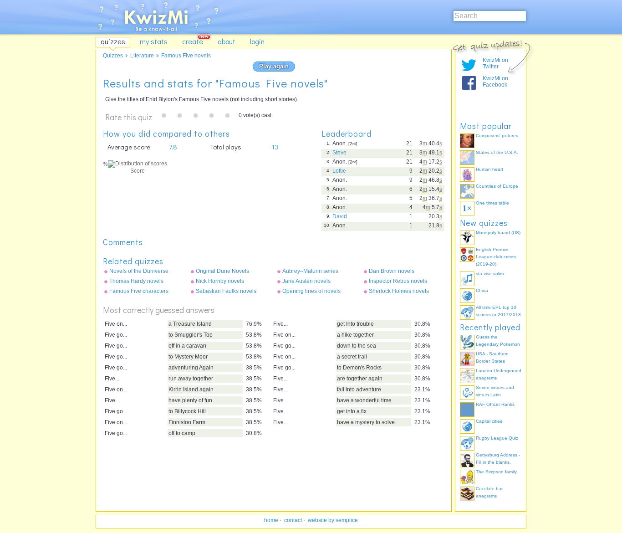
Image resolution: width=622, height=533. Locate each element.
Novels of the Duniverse (138, 271)
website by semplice (333, 520)
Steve (339, 152)
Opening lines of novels (311, 291)
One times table (492, 202)
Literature (142, 55)
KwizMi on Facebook (495, 81)
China (482, 290)
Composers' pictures (497, 135)
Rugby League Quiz (497, 438)
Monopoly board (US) (498, 232)
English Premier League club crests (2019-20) (496, 256)
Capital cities (489, 421)
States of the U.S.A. (497, 152)
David (339, 216)
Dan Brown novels (391, 271)
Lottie (339, 171)
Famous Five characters (138, 291)
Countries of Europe (497, 186)
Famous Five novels (186, 55)
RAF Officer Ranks (495, 404)
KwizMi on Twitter (495, 63)
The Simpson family (496, 471)
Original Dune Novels (222, 271)
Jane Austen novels (306, 281)
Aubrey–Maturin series (310, 271)
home (271, 520)
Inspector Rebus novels (398, 281)
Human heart (489, 169)
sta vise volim (490, 273)
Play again (274, 66)
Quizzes (113, 55)
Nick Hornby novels (220, 281)
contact (293, 520)
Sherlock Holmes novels (399, 291)
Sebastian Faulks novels (226, 291)
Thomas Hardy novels (136, 281)
